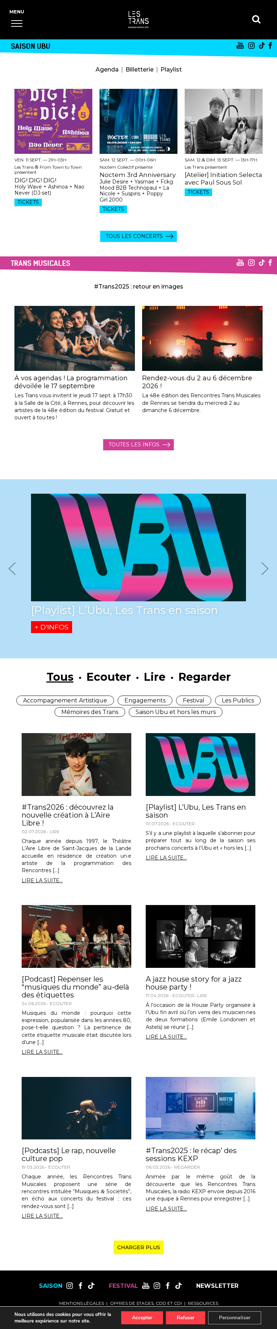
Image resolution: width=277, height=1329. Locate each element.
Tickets (28, 202)
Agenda (107, 69)
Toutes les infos (134, 444)
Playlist (171, 69)
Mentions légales (81, 1303)
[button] (16, 23)
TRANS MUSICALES (40, 263)
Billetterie (140, 69)
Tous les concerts (134, 236)
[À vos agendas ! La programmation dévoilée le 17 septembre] (74, 338)
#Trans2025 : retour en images (138, 286)
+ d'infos (52, 627)
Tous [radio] (60, 677)
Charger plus (138, 1247)
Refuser (185, 1317)
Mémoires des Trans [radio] (89, 712)
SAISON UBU (30, 46)
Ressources (203, 1303)
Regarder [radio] (205, 677)
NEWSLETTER (217, 1286)
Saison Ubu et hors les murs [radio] (176, 712)
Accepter (142, 1317)
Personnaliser (234, 1317)
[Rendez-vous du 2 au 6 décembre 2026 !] (202, 338)
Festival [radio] (194, 700)
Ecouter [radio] (109, 677)
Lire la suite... (42, 880)
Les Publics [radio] (238, 700)
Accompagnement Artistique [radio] (65, 700)
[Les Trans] (138, 19)
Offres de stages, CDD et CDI (146, 1303)
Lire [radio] (155, 677)
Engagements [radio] (145, 700)
